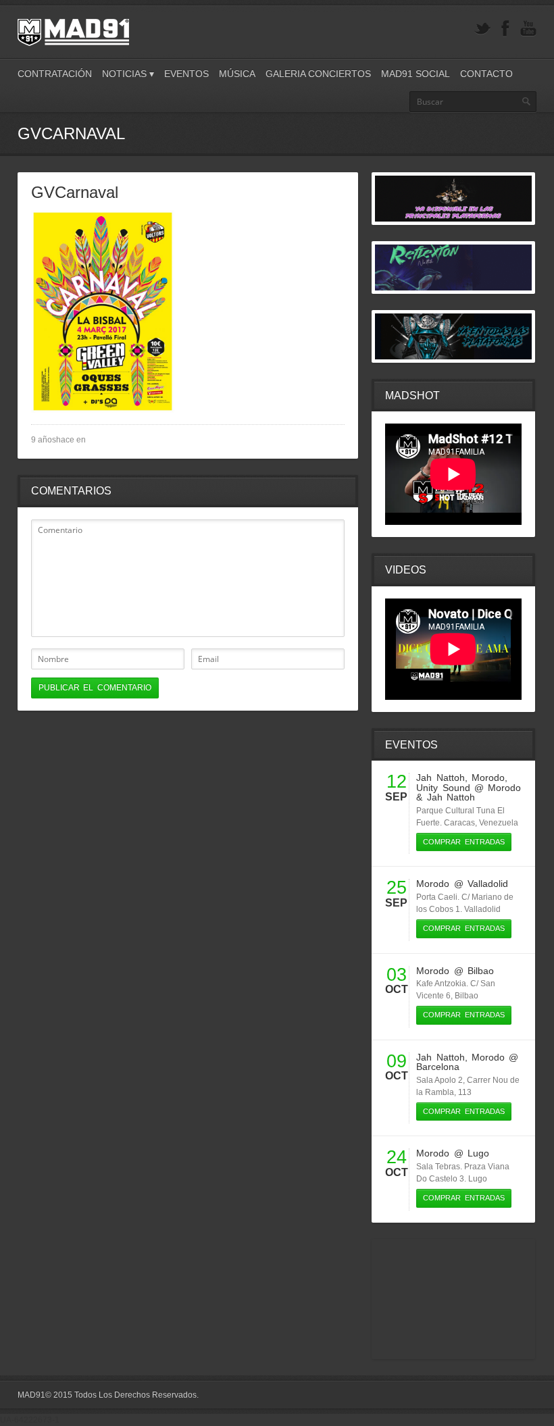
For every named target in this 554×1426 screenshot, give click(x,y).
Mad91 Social (415, 73)
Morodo (488, 777)
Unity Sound (443, 787)
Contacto (486, 73)
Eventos (186, 73)
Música (237, 73)
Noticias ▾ (128, 73)
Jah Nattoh (440, 777)
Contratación (55, 73)
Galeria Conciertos (318, 73)
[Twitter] (482, 28)
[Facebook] (505, 28)
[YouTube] (528, 28)
